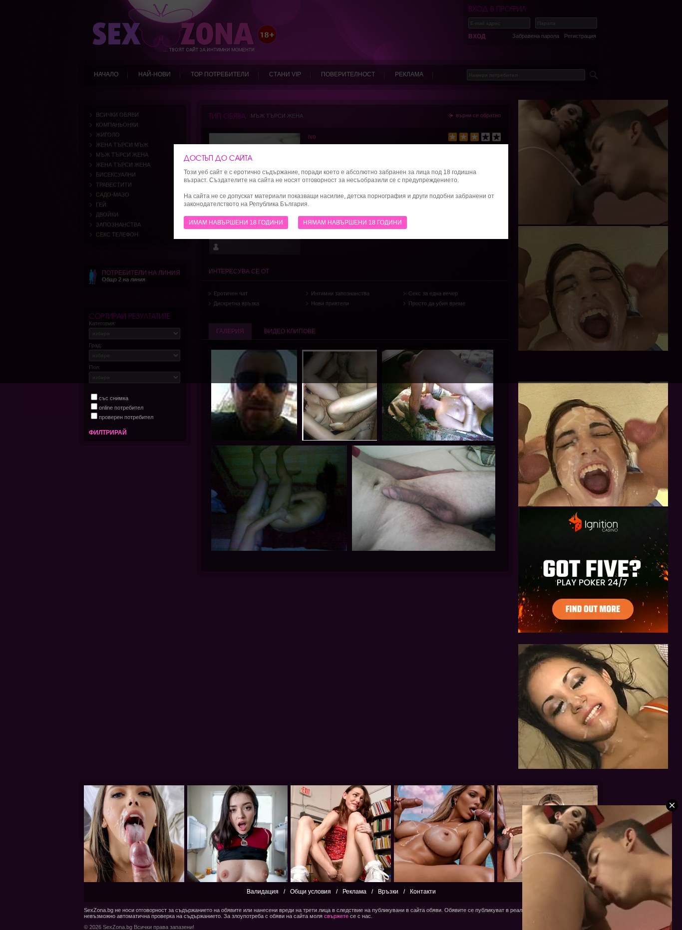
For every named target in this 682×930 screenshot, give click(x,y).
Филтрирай (108, 432)
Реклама (354, 891)
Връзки (388, 891)
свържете (336, 916)
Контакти (423, 891)
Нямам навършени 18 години (352, 222)
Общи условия (310, 891)
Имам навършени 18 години (236, 222)
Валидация (263, 891)
